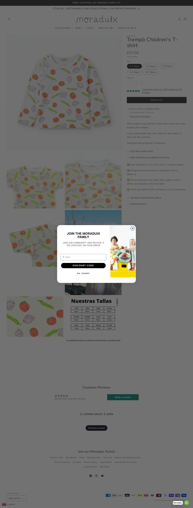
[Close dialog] (133, 228)
